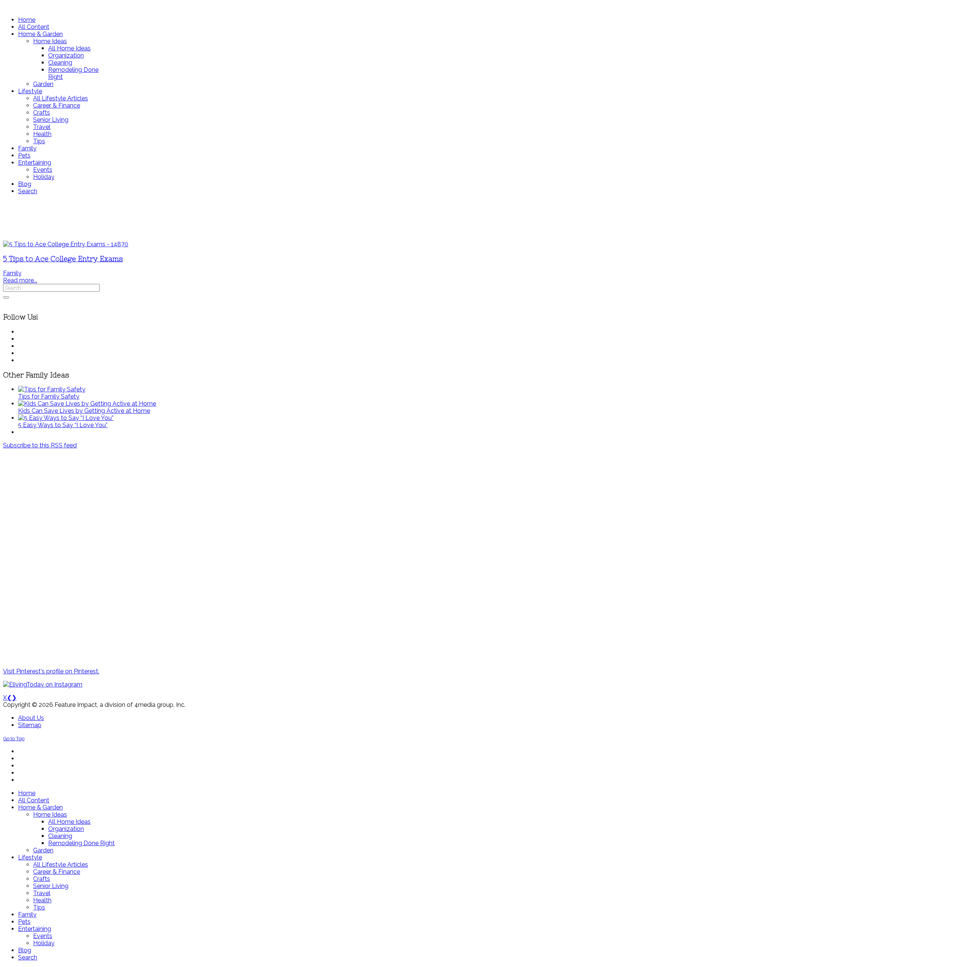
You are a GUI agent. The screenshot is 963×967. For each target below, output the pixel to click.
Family (12, 273)
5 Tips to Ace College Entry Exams (63, 259)
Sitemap (29, 725)
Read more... (20, 280)
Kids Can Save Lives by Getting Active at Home (84, 410)
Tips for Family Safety (48, 396)
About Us (31, 717)
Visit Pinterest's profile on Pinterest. (51, 671)
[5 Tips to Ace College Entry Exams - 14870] (65, 244)
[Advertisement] (223, 218)
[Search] (6, 297)
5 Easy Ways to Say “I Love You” (63, 425)
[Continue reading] (51, 389)
